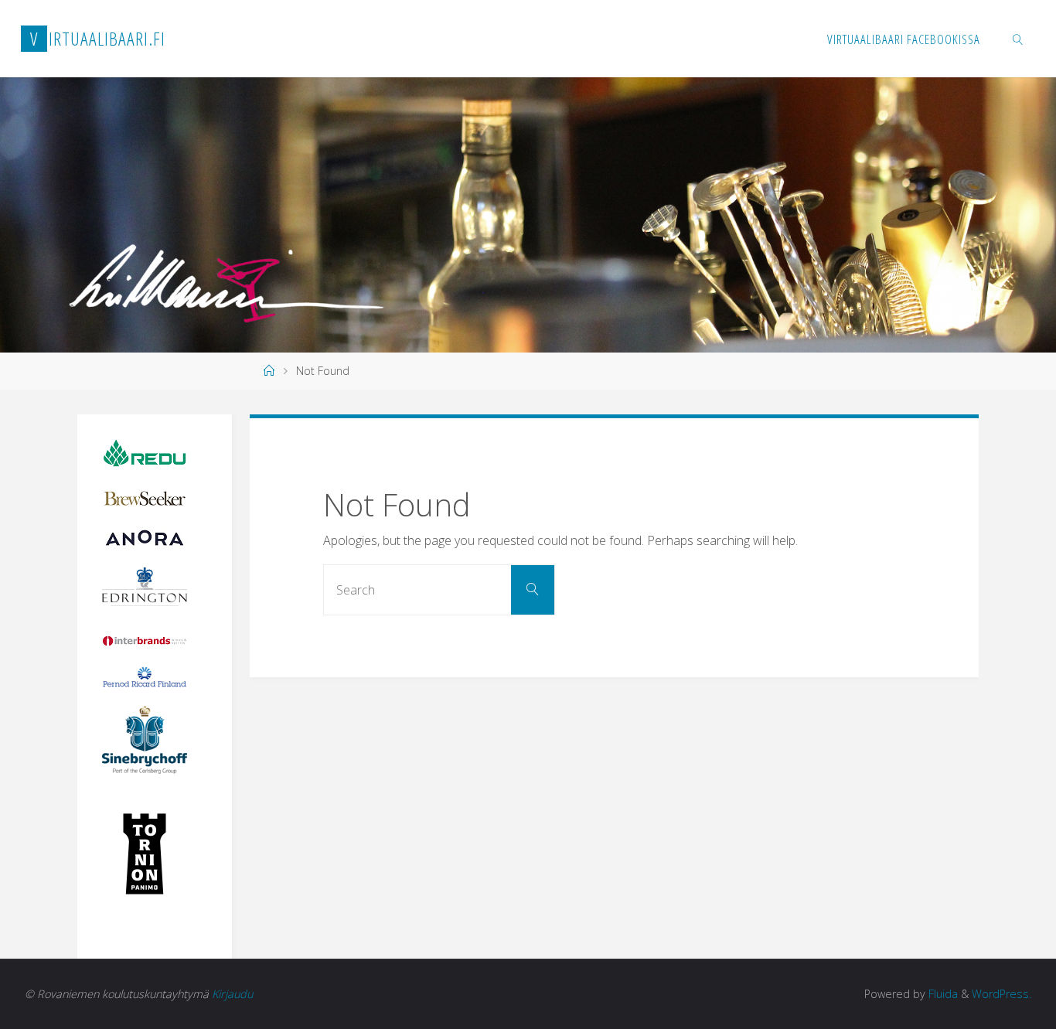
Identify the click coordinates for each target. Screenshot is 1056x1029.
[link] (1017, 38)
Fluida (941, 993)
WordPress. (1001, 993)
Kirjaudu (232, 993)
